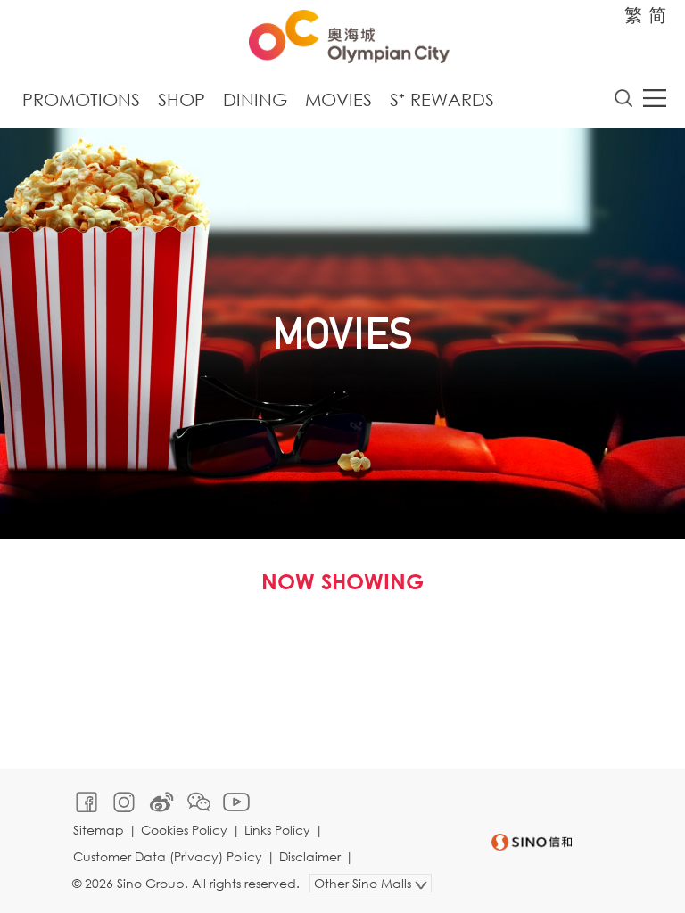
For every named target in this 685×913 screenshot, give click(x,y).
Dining (255, 99)
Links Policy (277, 829)
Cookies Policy (184, 829)
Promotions (81, 99)
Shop (181, 99)
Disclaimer (310, 856)
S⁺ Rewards (442, 99)
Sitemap (98, 829)
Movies (338, 99)
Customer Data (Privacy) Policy (167, 856)
